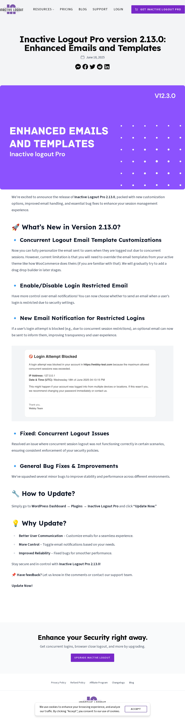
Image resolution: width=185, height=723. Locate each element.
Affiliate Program (99, 682)
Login (118, 9)
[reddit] (99, 67)
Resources (42, 9)
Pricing (66, 9)
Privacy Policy (58, 682)
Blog (83, 9)
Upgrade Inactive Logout (92, 658)
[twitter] (92, 67)
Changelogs (118, 682)
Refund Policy (77, 682)
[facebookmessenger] (78, 67)
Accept (136, 709)
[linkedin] (107, 67)
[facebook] (85, 67)
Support (100, 9)
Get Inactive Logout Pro (160, 9)
